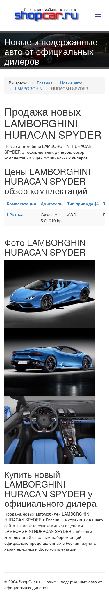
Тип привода (80, 204)
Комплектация (21, 204)
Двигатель (51, 204)
